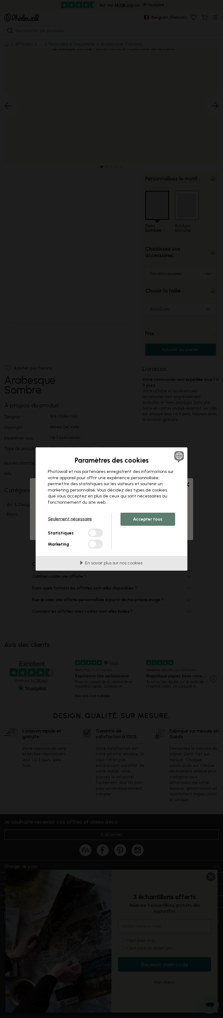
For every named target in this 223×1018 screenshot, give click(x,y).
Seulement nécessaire (70, 518)
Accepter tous (147, 519)
